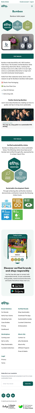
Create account (24, 2)
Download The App (24, 315)
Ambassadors (22, 326)
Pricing (3, 326)
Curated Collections (24, 322)
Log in (32, 2)
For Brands (4, 312)
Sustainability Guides (25, 319)
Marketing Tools (6, 319)
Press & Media (22, 351)
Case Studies (5, 322)
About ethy (21, 344)
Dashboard (5, 329)
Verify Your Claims (7, 315)
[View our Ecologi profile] (8, 407)
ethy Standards (23, 341)
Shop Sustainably (23, 312)
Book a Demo (5, 2)
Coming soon (5, 337)
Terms (3, 363)
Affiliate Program (23, 348)
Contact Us (21, 337)
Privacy (3, 359)
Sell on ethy (5, 341)
